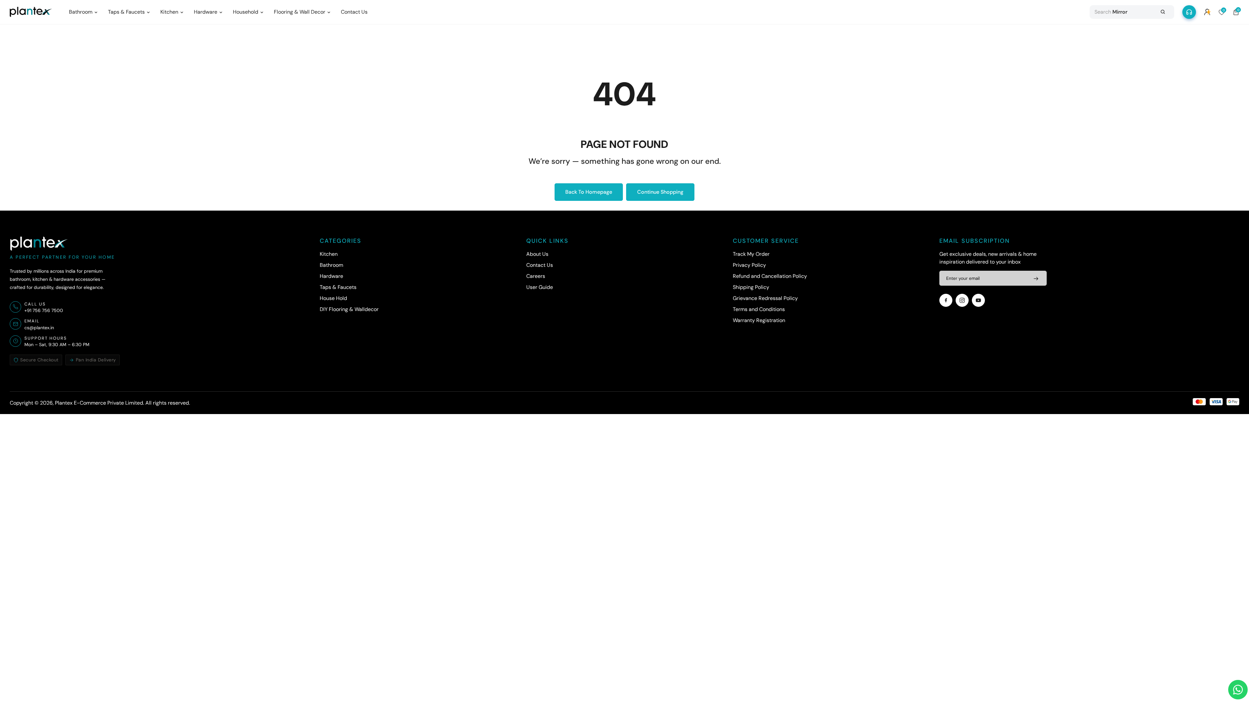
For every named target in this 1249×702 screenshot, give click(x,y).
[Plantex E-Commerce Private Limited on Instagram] (962, 300)
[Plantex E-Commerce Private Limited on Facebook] (945, 300)
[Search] (1162, 12)
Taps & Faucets (338, 287)
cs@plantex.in (39, 328)
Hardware (331, 276)
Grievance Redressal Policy (765, 298)
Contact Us (539, 265)
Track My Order (751, 254)
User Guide (539, 287)
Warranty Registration (759, 320)
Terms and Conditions (759, 309)
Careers (535, 276)
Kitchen (329, 254)
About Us (537, 254)
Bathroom (331, 265)
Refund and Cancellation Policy (770, 276)
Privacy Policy (749, 265)
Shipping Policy (751, 287)
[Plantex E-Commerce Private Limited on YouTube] (978, 300)
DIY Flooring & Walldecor (349, 309)
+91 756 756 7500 (43, 310)
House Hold (333, 298)
